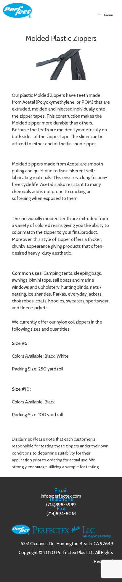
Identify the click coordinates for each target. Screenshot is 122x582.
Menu (108, 15)
